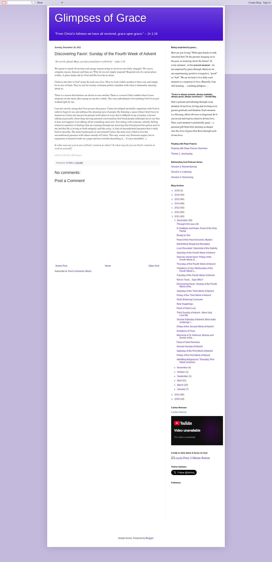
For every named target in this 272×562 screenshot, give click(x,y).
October (181, 372)
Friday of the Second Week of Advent (195, 326)
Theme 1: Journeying (181, 153)
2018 (177, 190)
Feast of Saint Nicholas (188, 342)
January (181, 389)
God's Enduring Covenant (190, 299)
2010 (177, 394)
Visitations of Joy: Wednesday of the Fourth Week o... (195, 269)
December (182, 220)
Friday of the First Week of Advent (193, 355)
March (180, 385)
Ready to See (183, 235)
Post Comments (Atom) (79, 271)
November (182, 367)
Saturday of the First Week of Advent (195, 351)
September (183, 376)
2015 (177, 199)
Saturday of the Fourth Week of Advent (196, 252)
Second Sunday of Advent (190, 346)
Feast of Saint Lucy (186, 308)
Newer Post (61, 266)
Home (108, 266)
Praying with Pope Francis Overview (189, 148)
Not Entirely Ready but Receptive (193, 244)
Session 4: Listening (181, 172)
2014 (177, 203)
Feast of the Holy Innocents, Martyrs (194, 239)
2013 (177, 207)
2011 (177, 216)
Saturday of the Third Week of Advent (195, 291)
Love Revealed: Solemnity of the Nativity (197, 248)
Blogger (149, 538)
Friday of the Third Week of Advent (194, 295)
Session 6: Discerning (182, 177)
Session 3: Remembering (184, 166)
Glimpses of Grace (100, 18)
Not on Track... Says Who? (190, 279)
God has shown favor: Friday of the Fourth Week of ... (194, 258)
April (179, 380)
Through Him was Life (188, 224)
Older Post (154, 266)
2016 (177, 194)
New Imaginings (185, 304)
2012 (177, 212)
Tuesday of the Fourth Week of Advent (196, 275)
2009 (177, 399)
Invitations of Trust (186, 331)
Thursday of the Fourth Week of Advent (196, 264)
